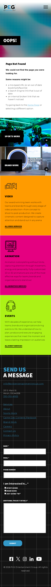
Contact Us (9, 431)
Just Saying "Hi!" (13, 494)
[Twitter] (18, 559)
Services (8, 404)
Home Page (33, 105)
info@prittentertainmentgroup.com (23, 383)
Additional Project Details (15, 501)
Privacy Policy (11, 435)
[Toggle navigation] (46, 7)
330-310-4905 (10, 396)
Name (6, 446)
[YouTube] (39, 559)
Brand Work (10, 422)
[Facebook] (11, 559)
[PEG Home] (9, 7)
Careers (7, 426)
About (6, 409)
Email (6, 458)
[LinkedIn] (31, 559)
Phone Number (9, 470)
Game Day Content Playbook (19, 417)
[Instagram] (25, 559)
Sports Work (10, 413)
